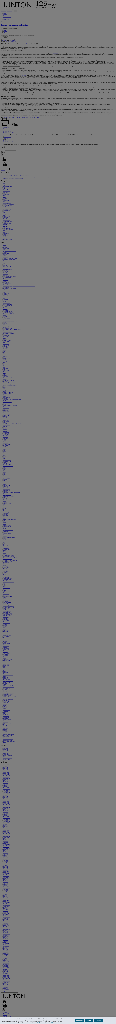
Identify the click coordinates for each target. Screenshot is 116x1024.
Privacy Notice (50, 1022)
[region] (58, 1020)
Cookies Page (39, 1022)
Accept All (99, 1020)
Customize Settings (79, 1020)
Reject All (89, 1020)
